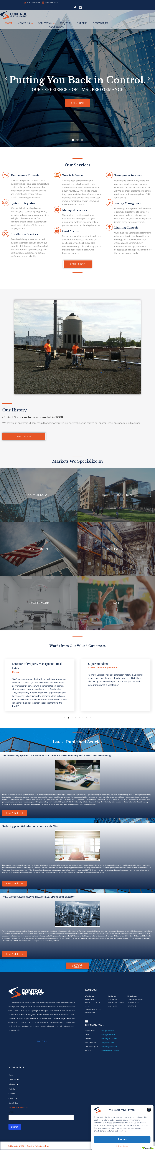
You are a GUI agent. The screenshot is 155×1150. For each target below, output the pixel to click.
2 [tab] (68, 717)
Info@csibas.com (107, 1031)
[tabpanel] (40, 685)
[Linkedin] (80, 7)
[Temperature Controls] (5, 175)
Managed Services (74, 210)
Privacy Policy (122, 1146)
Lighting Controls (126, 227)
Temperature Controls (25, 175)
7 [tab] (86, 717)
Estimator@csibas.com (110, 1050)
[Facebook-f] (75, 7)
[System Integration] (5, 203)
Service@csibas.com (109, 1038)
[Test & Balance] (57, 175)
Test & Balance (72, 175)
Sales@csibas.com (108, 1035)
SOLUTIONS (77, 103)
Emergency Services (128, 175)
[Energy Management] (109, 203)
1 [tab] (64, 717)
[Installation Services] (5, 234)
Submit (14, 1126)
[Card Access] (57, 231)
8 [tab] (90, 717)
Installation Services (24, 234)
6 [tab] (82, 717)
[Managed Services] (57, 210)
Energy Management (128, 203)
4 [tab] (75, 717)
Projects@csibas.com (109, 1046)
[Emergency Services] (109, 175)
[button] (148, 1109)
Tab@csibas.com (107, 1042)
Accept (122, 1139)
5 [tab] (79, 717)
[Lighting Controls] (109, 227)
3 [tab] (72, 717)
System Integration (23, 203)
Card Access (70, 231)
